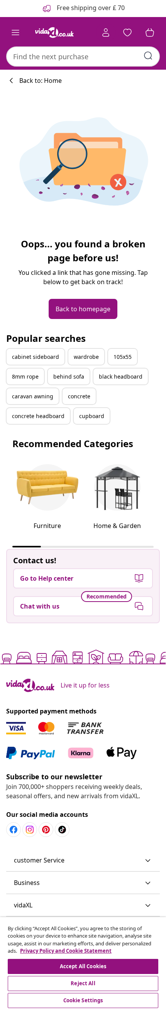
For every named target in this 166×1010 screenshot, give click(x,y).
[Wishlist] (127, 32)
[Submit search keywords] (148, 56)
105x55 (122, 356)
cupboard (91, 416)
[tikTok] (62, 829)
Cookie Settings (83, 1000)
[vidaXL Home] (54, 32)
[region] (83, 963)
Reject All (83, 983)
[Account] (106, 32)
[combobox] (83, 56)
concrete (79, 396)
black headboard (120, 376)
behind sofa (68, 376)
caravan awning (32, 396)
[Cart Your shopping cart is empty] (150, 32)
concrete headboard (38, 416)
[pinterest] (46, 829)
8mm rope (25, 376)
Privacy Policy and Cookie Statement (66, 950)
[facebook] (13, 829)
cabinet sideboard (35, 356)
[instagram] (30, 829)
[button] (83, 860)
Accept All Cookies (83, 966)
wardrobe (86, 356)
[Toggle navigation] (15, 32)
